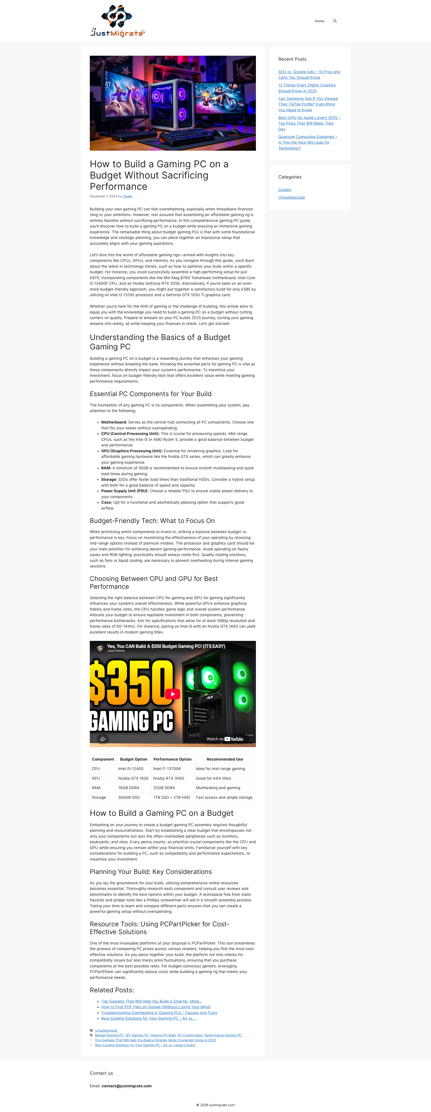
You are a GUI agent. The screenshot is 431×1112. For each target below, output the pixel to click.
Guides (284, 190)
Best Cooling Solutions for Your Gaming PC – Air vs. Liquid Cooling (145, 1045)
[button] (335, 21)
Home (319, 21)
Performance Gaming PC (223, 1035)
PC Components (190, 1035)
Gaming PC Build (163, 1035)
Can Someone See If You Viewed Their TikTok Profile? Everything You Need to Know (308, 104)
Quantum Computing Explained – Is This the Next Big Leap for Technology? (307, 142)
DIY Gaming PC (137, 1035)
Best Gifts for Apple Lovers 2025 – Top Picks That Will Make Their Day (309, 123)
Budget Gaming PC (109, 1035)
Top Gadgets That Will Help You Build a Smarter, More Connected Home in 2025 (155, 1040)
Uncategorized (106, 1030)
